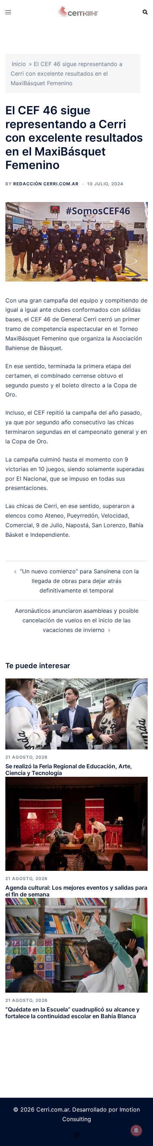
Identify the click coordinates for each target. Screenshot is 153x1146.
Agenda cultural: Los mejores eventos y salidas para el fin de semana (76, 891)
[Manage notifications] (136, 1130)
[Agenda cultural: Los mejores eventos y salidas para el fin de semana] (76, 822)
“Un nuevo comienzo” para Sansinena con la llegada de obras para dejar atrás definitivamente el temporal (79, 581)
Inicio (19, 63)
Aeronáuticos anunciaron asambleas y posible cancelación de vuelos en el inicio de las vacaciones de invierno (76, 620)
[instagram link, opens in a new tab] (76, 1133)
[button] (145, 12)
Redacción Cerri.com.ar (46, 183)
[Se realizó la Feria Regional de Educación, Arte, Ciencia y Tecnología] (76, 713)
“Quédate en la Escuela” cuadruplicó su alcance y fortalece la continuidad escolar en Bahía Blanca (72, 1013)
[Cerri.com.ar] (77, 11)
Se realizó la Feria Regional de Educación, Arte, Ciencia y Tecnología (68, 769)
